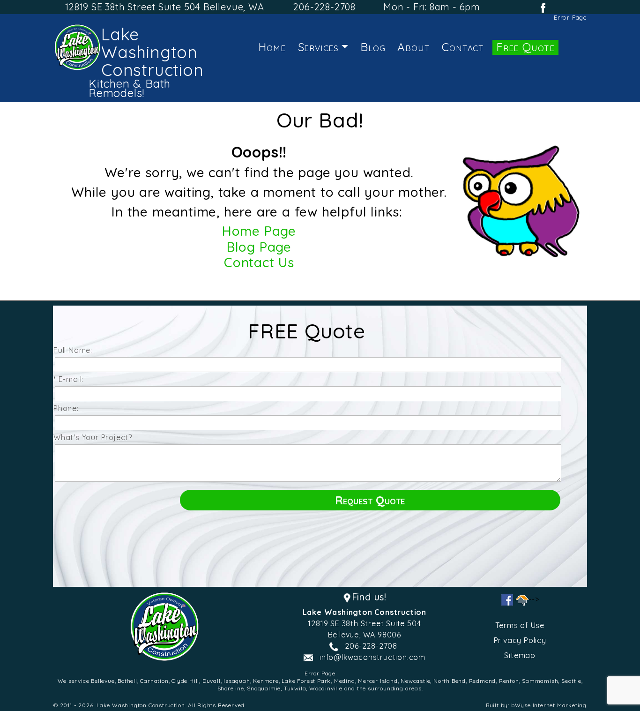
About (413, 47)
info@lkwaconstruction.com (372, 657)
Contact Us (259, 262)
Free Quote (525, 47)
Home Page (259, 231)
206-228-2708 (324, 7)
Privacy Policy (520, 640)
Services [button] (318, 47)
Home (271, 47)
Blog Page (259, 247)
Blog (372, 47)
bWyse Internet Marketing (549, 705)
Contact (463, 47)
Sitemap (520, 655)
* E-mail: (70, 379)
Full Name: (75, 350)
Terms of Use (519, 625)
